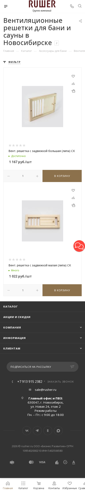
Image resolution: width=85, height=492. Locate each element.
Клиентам (11, 348)
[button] (79, 246)
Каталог (10, 306)
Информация (14, 338)
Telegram (37, 430)
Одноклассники (47, 430)
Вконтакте (26, 430)
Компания (12, 327)
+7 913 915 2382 (29, 381)
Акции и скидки (17, 317)
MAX (58, 430)
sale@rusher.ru (45, 390)
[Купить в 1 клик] (73, 90)
